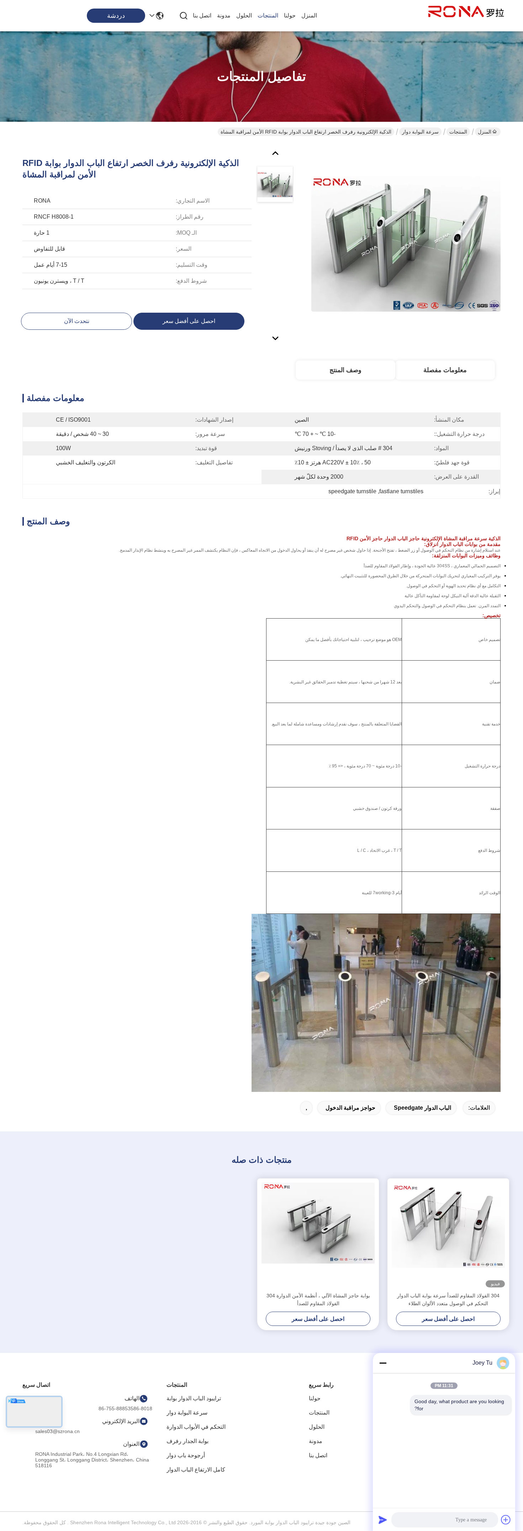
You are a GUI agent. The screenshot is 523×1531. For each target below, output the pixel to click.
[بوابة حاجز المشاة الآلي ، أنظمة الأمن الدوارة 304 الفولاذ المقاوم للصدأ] (318, 1235)
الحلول (244, 15)
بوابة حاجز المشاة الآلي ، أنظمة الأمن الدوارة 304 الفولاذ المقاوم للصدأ (318, 1299)
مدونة (224, 15)
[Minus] (383, 1363)
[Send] (383, 1519)
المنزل (309, 15)
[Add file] (506, 1519)
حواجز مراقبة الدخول (350, 1108)
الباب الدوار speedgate (422, 1108)
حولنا (290, 15)
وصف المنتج (345, 370)
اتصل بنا (202, 15)
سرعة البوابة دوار (420, 132)
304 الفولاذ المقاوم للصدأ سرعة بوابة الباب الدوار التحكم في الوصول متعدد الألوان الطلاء (448, 1299)
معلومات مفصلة (445, 370)
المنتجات (268, 15)
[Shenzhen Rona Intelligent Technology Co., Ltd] (466, 15)
